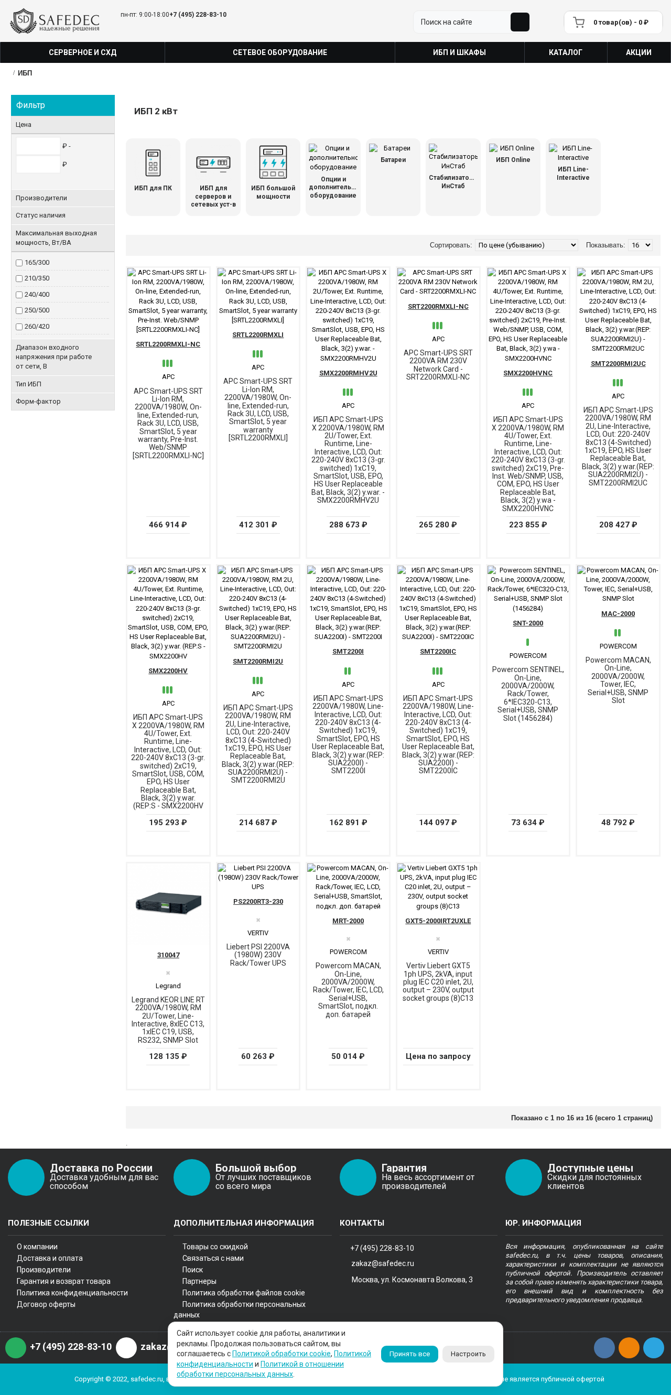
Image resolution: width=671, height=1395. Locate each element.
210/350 (37, 278)
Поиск (192, 1270)
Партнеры (199, 1281)
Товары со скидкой (215, 1246)
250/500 (37, 310)
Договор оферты (46, 1304)
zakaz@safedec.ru (382, 1263)
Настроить (468, 1354)
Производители (44, 1270)
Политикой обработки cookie (281, 1353)
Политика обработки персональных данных (240, 1309)
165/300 (37, 262)
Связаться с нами (213, 1258)
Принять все (409, 1354)
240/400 (37, 294)
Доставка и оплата (50, 1258)
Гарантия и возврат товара (64, 1281)
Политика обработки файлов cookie (243, 1293)
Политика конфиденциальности (72, 1293)
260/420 (37, 326)
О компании (37, 1246)
